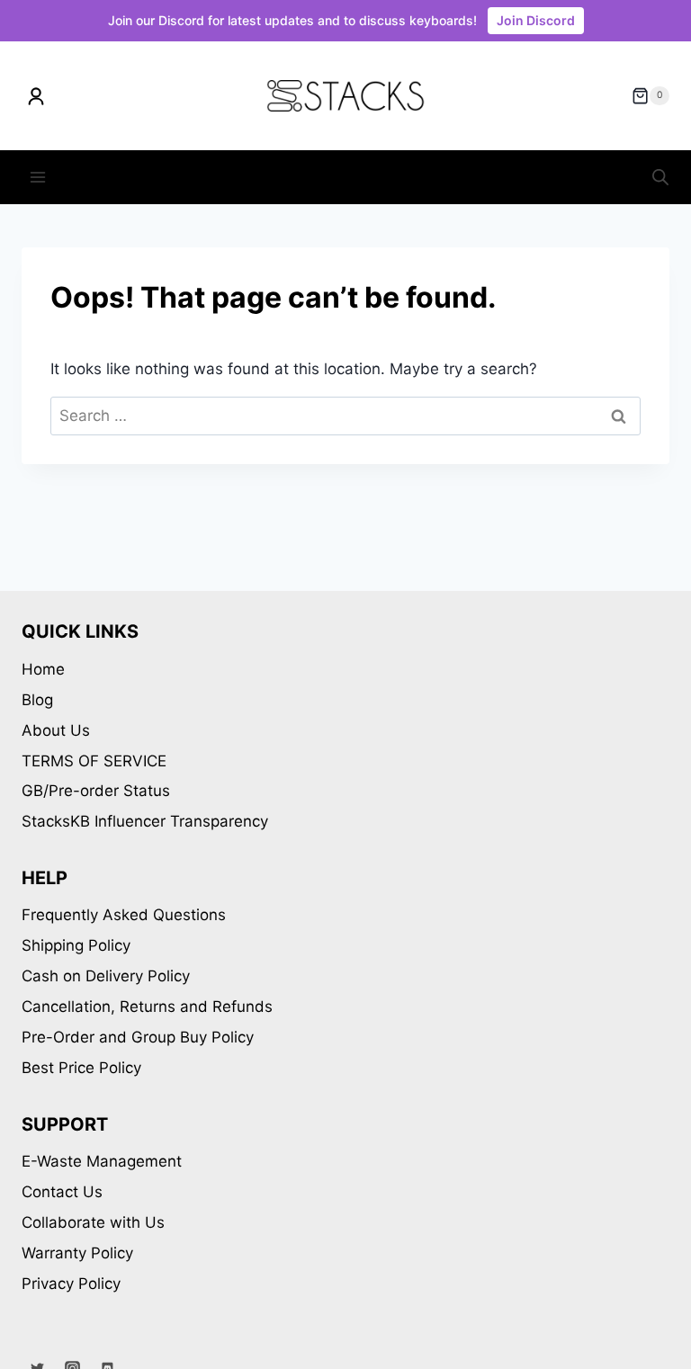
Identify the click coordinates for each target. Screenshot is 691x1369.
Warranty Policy (77, 1253)
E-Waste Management (102, 1161)
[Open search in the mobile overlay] (660, 177)
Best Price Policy (81, 1068)
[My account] (36, 96)
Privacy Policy (71, 1284)
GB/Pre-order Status (96, 791)
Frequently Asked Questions (124, 915)
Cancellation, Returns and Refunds (147, 1007)
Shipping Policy (76, 945)
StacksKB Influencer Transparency (145, 821)
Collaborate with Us (93, 1222)
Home (43, 669)
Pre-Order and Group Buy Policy (138, 1037)
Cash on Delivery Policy (106, 976)
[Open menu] (38, 177)
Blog (37, 700)
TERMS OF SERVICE (94, 761)
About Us (56, 730)
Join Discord (536, 20)
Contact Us (62, 1192)
